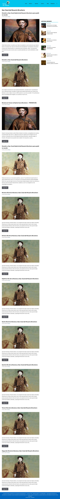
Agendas (36, 3)
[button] (57, 3)
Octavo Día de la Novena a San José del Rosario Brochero (20, 235)
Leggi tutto (5, 54)
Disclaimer (32, 497)
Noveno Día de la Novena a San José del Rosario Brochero (20, 192)
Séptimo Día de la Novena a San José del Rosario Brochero (20, 278)
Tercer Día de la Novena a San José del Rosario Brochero (19, 408)
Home (26, 3)
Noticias (30, 3)
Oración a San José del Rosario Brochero (15, 60)
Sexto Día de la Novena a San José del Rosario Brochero (19, 322)
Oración (42, 3)
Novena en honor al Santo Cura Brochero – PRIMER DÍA (19, 103)
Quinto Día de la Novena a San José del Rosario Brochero (20, 365)
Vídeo (48, 3)
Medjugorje (53, 3)
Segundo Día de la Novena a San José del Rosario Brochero (20, 451)
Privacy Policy (28, 497)
